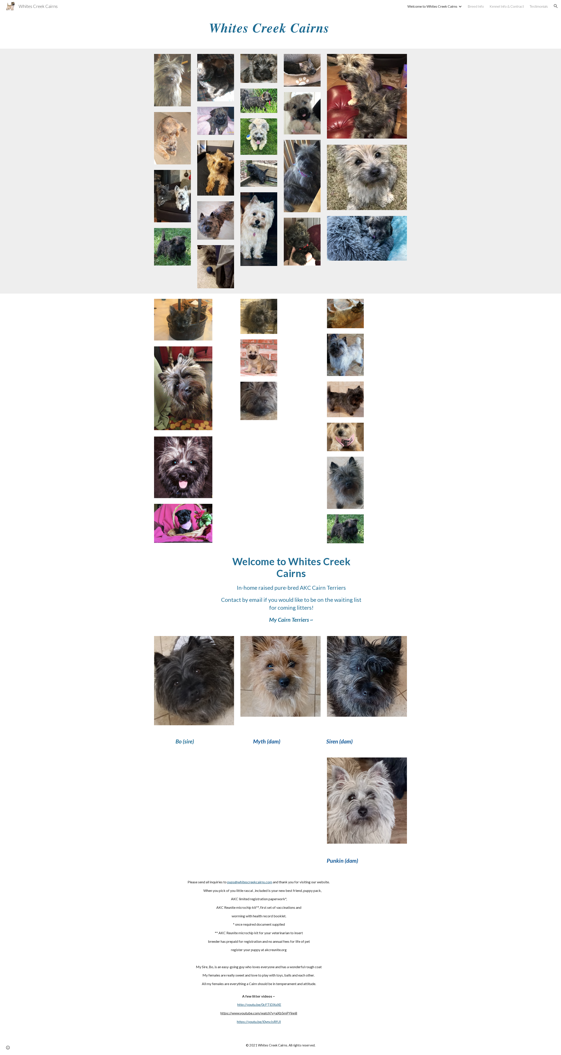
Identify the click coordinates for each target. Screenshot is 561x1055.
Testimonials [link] (539, 6)
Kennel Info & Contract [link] (507, 6)
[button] (555, 6)
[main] (280, 27)
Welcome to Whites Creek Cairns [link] (432, 6)
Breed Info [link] (476, 6)
